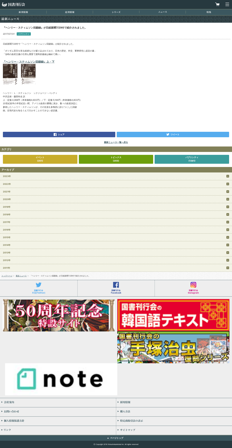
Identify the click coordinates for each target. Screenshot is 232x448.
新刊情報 (23, 12)
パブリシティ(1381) (191, 159)
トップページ (6, 276)
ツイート (175, 134)
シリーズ (116, 12)
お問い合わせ (58, 411)
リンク (58, 430)
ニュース (162, 12)
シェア (61, 134)
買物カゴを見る (217, 4)
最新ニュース (21, 276)
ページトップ (116, 438)
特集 (209, 12)
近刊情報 (69, 12)
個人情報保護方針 (58, 421)
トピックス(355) (116, 159)
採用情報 (174, 402)
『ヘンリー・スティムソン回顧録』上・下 (29, 61)
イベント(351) (40, 159)
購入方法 (174, 411)
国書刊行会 (13, 4)
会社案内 (58, 402)
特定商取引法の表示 (174, 421)
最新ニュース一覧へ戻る (116, 142)
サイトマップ (174, 430)
